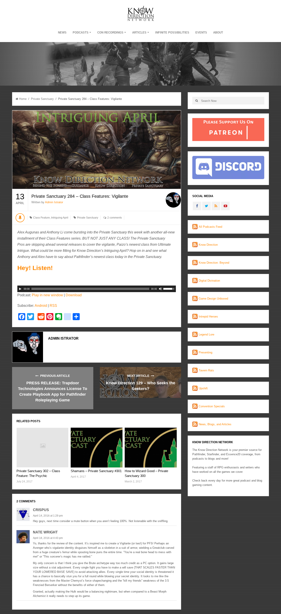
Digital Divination (209, 280)
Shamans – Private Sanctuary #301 (96, 471)
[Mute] (160, 289)
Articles (139, 32)
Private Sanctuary (42, 99)
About (218, 32)
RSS (53, 305)
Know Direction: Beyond (214, 262)
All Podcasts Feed (210, 226)
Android (41, 305)
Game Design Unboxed (213, 298)
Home (23, 99)
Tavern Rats (206, 370)
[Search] (196, 100)
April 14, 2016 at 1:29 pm (48, 515)
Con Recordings (110, 32)
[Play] (20, 289)
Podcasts (80, 32)
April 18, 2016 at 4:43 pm (48, 538)
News (62, 32)
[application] (96, 289)
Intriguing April (59, 217)
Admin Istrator (54, 202)
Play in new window (47, 295)
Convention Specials (212, 406)
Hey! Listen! (35, 268)
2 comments (114, 217)
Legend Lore (206, 334)
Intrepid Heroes (208, 316)
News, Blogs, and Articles (215, 424)
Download (74, 295)
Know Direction (208, 244)
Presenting (205, 352)
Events (201, 32)
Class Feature (41, 217)
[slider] (169, 288)
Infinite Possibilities (172, 32)
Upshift (203, 388)
